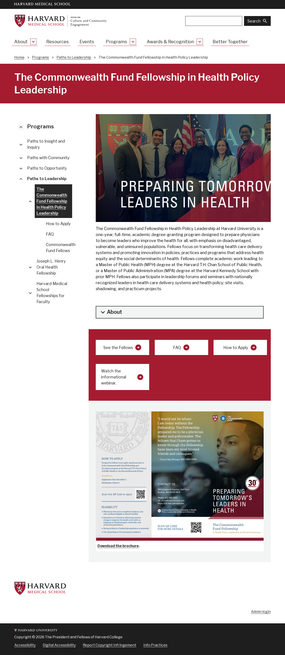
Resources (57, 41)
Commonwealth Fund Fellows (60, 247)
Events (86, 41)
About (21, 41)
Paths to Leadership (74, 57)
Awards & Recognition (170, 41)
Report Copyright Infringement (109, 645)
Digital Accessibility (59, 645)
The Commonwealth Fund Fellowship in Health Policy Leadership (52, 201)
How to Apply (58, 223)
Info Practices (155, 645)
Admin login (261, 612)
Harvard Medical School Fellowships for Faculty (52, 292)
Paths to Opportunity (47, 168)
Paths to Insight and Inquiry (46, 144)
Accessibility (25, 645)
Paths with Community (48, 157)
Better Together (230, 41)
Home (19, 57)
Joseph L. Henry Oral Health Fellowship (51, 267)
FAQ (50, 234)
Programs (116, 41)
